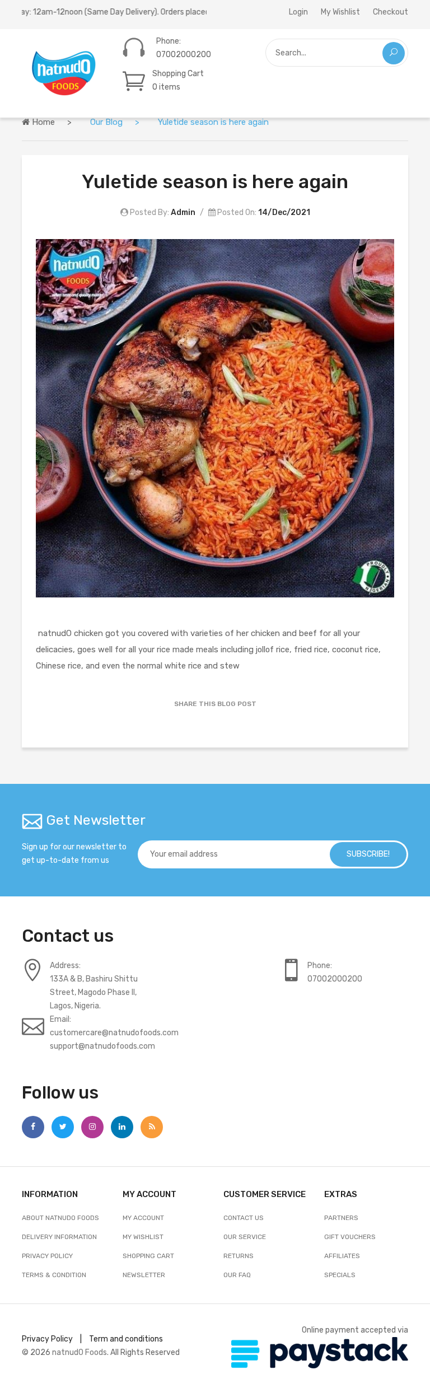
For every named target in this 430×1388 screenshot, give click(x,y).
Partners (341, 1218)
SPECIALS (340, 1275)
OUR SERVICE (244, 1237)
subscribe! (368, 854)
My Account (143, 1218)
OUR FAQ (237, 1275)
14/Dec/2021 (284, 212)
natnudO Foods (79, 1352)
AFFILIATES (342, 1256)
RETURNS (238, 1256)
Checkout (390, 12)
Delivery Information (59, 1237)
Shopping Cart (148, 1256)
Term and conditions (126, 1339)
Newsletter (144, 1275)
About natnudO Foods (60, 1218)
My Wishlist (340, 12)
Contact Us (243, 1218)
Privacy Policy (47, 1256)
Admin (183, 212)
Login (298, 12)
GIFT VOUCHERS (350, 1237)
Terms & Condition (54, 1275)
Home (42, 122)
